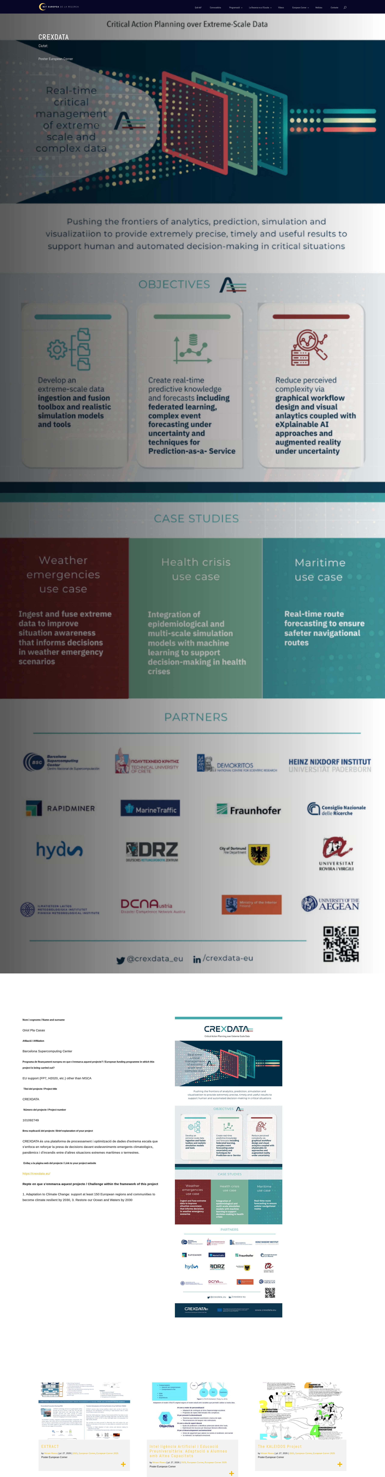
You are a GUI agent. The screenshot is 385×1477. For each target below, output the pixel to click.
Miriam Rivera (50, 1453)
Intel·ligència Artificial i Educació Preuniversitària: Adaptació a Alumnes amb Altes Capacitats (188, 1451)
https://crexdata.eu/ (36, 1173)
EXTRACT (50, 1446)
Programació (234, 7)
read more (123, 1464)
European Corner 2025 (107, 1453)
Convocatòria (215, 7)
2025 (75, 1453)
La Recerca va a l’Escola (259, 7)
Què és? (198, 7)
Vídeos (281, 7)
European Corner (299, 7)
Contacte (334, 7)
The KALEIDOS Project (280, 1446)
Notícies (319, 7)
